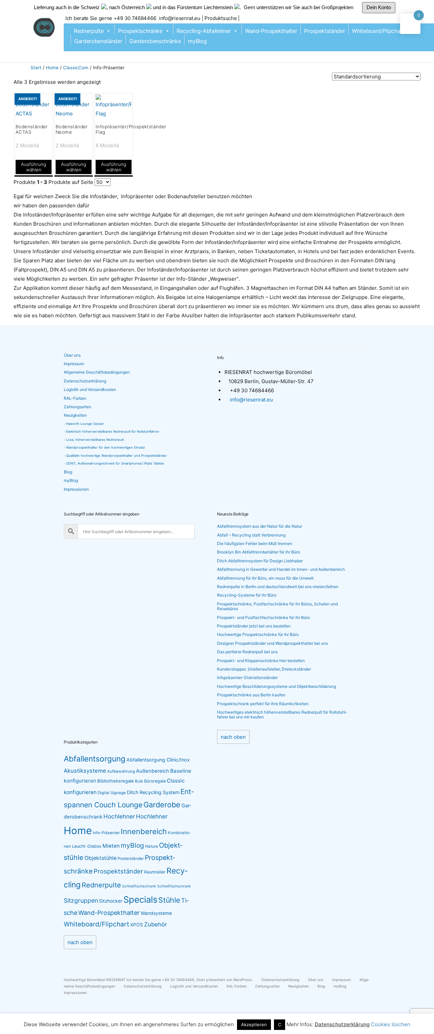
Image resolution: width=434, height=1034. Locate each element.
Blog (68, 471)
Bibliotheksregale (115, 781)
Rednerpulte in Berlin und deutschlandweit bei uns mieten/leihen (277, 586)
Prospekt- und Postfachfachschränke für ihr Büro (263, 617)
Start (36, 67)
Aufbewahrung (121, 771)
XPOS (136, 924)
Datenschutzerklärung (85, 380)
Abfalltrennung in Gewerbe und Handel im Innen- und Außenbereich (281, 569)
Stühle (169, 900)
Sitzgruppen (81, 900)
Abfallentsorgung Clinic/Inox (158, 760)
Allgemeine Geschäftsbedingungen (97, 372)
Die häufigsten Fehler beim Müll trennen (254, 543)
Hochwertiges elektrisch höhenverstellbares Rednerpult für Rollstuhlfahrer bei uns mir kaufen (282, 714)
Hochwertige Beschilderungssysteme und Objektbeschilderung (276, 686)
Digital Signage (112, 792)
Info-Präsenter (106, 832)
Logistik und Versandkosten (90, 389)
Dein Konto (379, 7)
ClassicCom (75, 67)
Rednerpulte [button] (88, 30)
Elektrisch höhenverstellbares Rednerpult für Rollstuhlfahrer (112, 431)
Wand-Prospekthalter (271, 30)
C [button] (279, 1024)
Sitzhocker (110, 901)
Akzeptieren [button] (254, 1024)
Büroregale (155, 781)
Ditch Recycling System (153, 792)
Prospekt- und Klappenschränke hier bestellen (261, 660)
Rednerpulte (101, 885)
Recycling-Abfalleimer (204, 30)
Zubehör (155, 924)
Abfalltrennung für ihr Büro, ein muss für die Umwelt (265, 578)
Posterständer (131, 858)
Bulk (139, 781)
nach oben (233, 737)
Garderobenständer (98, 41)
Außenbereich (152, 771)
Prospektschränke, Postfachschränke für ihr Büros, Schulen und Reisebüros (277, 606)
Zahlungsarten (77, 406)
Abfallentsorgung (94, 758)
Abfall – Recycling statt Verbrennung (251, 535)
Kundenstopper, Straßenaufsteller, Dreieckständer (264, 669)
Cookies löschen (390, 1024)
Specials (140, 899)
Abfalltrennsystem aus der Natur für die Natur (259, 526)
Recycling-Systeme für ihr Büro (246, 595)
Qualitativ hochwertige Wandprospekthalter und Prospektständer (116, 455)
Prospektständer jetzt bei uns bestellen (254, 625)
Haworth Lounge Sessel (84, 424)
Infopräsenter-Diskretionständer (247, 677)
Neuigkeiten (75, 415)
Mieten (111, 846)
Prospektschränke (140, 30)
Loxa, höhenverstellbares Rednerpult (95, 439)
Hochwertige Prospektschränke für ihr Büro (258, 634)
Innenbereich (144, 831)
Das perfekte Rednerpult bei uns (247, 651)
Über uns (72, 355)
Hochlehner (119, 816)
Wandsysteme (156, 913)
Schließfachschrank (139, 886)
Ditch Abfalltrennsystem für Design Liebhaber (260, 560)
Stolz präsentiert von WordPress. (225, 980)
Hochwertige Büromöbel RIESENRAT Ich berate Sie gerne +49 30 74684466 (129, 980)
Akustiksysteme (85, 770)
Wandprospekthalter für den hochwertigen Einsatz (105, 447)
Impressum (74, 363)
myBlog (197, 41)
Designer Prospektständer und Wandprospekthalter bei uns (272, 643)
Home (52, 67)
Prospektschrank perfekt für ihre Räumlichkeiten (263, 703)
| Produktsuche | (221, 18)
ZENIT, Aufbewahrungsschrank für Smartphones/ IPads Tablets (115, 463)
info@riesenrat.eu (180, 18)
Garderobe (161, 804)
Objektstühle (100, 858)
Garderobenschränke (155, 41)
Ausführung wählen (33, 167)
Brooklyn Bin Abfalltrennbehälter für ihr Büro (258, 551)
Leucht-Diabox (86, 846)
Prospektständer (324, 30)
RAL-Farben (75, 398)
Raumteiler (154, 872)
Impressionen (76, 489)
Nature (151, 846)
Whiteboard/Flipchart (378, 30)
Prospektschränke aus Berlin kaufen (251, 694)
